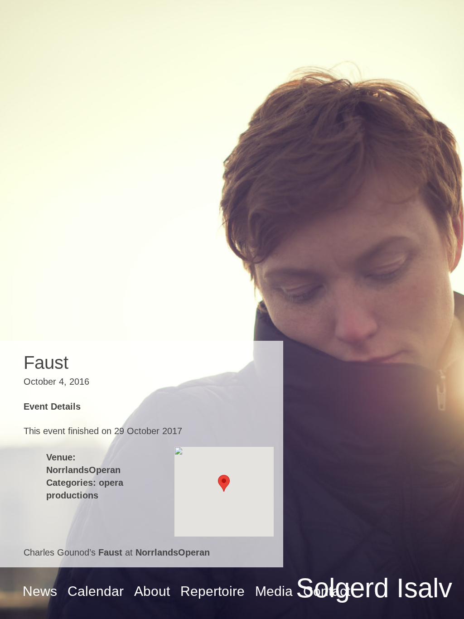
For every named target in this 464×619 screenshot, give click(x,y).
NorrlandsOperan (83, 470)
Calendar (96, 591)
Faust (110, 552)
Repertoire (212, 591)
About (152, 591)
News (40, 591)
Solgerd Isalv (374, 588)
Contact (326, 591)
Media (274, 591)
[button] (223, 483)
